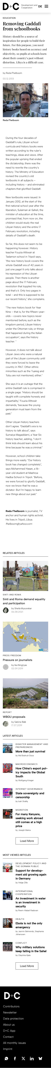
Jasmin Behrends (26, 931)
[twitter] (23, 1058)
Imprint (7, 1049)
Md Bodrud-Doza (26, 755)
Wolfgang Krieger (26, 780)
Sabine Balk (18, 722)
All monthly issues (14, 1043)
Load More (27, 841)
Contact (8, 1036)
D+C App (9, 1030)
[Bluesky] (40, 1058)
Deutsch (40, 6)
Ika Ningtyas (19, 665)
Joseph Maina (24, 830)
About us (9, 1024)
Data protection (13, 1018)
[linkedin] (31, 1058)
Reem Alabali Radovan (28, 910)
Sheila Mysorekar (21, 608)
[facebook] (14, 1058)
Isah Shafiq (23, 801)
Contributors (11, 1006)
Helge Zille (23, 882)
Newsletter (10, 1012)
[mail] (6, 1058)
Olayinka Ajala (24, 955)
